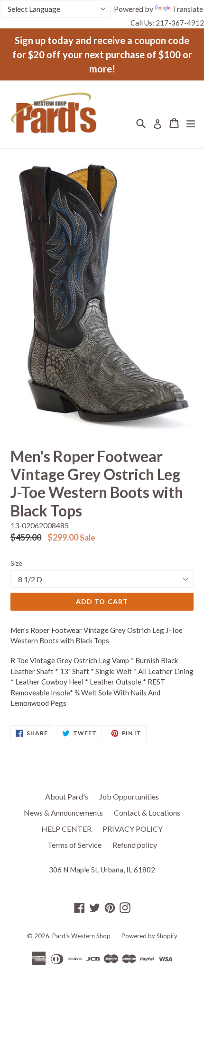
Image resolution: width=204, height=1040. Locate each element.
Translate (187, 8)
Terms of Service (74, 844)
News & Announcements (63, 812)
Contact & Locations (147, 812)
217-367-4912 (180, 22)
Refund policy (134, 844)
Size (16, 563)
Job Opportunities (129, 796)
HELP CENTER (66, 828)
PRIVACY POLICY (132, 828)
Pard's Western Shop (81, 936)
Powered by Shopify (149, 936)
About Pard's (66, 796)
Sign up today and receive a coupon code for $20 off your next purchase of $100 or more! (102, 54)
